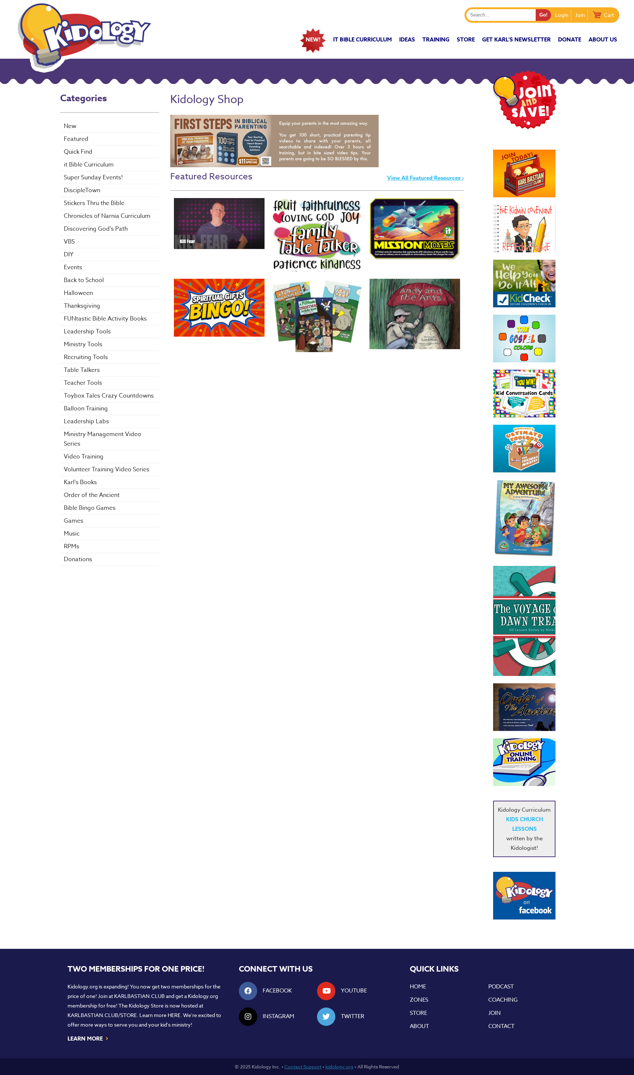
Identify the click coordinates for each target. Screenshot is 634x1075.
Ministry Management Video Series (102, 439)
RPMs (71, 546)
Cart (609, 14)
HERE (174, 1015)
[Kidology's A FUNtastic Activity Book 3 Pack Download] (317, 315)
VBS (69, 241)
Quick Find (78, 151)
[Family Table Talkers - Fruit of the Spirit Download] (317, 234)
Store (466, 39)
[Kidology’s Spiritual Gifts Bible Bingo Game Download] (219, 308)
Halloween (78, 293)
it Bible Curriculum (362, 39)
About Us (603, 39)
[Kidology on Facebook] (524, 895)
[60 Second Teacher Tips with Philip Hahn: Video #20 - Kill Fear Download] (219, 223)
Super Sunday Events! (93, 177)
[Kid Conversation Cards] (524, 393)
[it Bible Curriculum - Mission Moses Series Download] (415, 229)
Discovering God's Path (96, 228)
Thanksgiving (82, 305)
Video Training (83, 456)
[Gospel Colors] (524, 338)
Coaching (503, 1000)
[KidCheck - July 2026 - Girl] (524, 283)
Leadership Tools (87, 331)
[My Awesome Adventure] (524, 519)
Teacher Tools (83, 383)
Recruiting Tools (86, 357)
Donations (78, 559)
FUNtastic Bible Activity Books (105, 318)
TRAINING (435, 39)
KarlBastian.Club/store (102, 1015)
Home (418, 987)
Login (561, 14)
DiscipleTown (82, 190)
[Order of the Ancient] (524, 707)
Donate (569, 39)
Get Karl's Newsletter (516, 39)
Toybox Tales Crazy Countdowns (109, 395)
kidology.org (339, 1066)
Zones (419, 1000)
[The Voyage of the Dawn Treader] (524, 621)
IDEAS (407, 39)
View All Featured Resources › (425, 178)
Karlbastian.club (139, 995)
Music (72, 533)
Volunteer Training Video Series (106, 469)
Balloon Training (86, 408)
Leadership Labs (86, 421)
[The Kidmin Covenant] (524, 228)
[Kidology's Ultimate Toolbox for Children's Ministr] (524, 448)
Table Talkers (82, 370)
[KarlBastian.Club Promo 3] (524, 173)
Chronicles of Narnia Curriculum (107, 216)
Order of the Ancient (92, 495)
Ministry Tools (83, 344)
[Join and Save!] (524, 127)
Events (73, 267)
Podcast (501, 987)
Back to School (84, 280)
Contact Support (302, 1066)
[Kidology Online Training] (524, 762)
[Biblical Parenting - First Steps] (274, 165)
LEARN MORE (88, 1038)
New (70, 126)
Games (73, 520)
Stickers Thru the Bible (94, 203)
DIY (68, 254)
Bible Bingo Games (90, 508)
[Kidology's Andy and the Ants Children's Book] (415, 314)
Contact (501, 1026)
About (419, 1026)
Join (580, 14)
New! (313, 39)
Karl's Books (80, 482)
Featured (76, 139)
